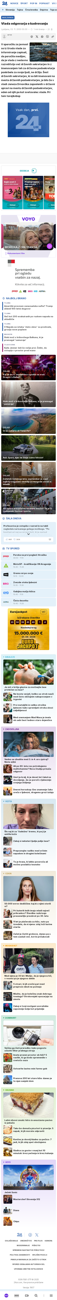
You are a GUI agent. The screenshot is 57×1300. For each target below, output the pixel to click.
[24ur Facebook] (30, 1235)
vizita (8, 801)
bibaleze (10, 657)
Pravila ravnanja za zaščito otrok (28, 1260)
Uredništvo (26, 1241)
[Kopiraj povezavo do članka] (53, 37)
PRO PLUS (38, 1241)
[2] (12, 192)
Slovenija (10, 10)
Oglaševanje (11, 1241)
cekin (8, 873)
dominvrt (10, 1018)
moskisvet (11, 946)
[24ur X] (36, 1235)
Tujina (20, 10)
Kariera (48, 1241)
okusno (9, 1090)
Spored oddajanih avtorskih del (28, 1264)
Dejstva (44, 10)
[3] (33, 192)
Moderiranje (23, 1245)
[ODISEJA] (28, 171)
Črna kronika (31, 10)
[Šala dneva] (49, 539)
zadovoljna (12, 729)
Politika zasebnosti (20, 1255)
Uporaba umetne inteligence (28, 1269)
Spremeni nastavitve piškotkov (28, 1250)
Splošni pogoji (39, 1255)
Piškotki (36, 1245)
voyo (8, 1162)
